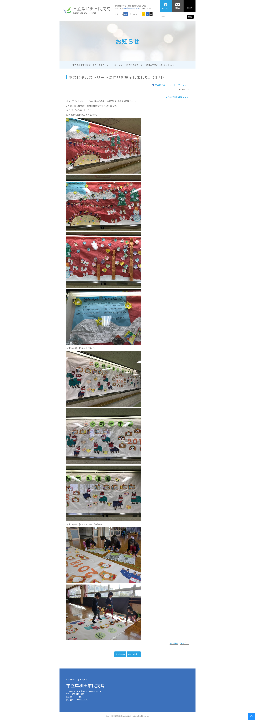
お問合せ (177, 8)
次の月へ (184, 643)
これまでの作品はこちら (177, 96)
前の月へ (174, 643)
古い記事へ (120, 654)
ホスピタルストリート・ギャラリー (172, 84)
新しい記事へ (133, 654)
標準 (125, 14)
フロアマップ (166, 8)
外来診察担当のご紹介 (131, 8)
